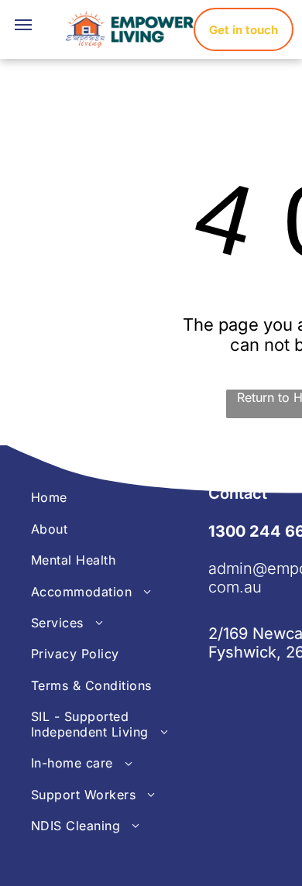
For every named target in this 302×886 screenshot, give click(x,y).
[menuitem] (119, 497)
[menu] (23, 24)
